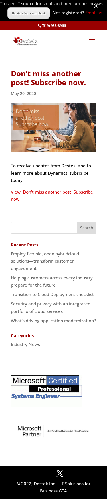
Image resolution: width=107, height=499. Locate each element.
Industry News (25, 344)
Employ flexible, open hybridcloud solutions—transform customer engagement (45, 261)
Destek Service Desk (29, 13)
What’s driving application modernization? (53, 320)
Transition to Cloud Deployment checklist (52, 294)
